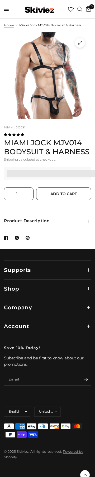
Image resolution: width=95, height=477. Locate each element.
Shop (11, 289)
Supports (17, 270)
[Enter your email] (85, 379)
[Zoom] (80, 43)
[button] (14, 135)
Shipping (11, 159)
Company (18, 307)
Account (16, 326)
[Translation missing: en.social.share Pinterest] (29, 238)
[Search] (79, 9)
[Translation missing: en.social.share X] (18, 238)
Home (9, 25)
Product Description (27, 220)
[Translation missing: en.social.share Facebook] (7, 238)
